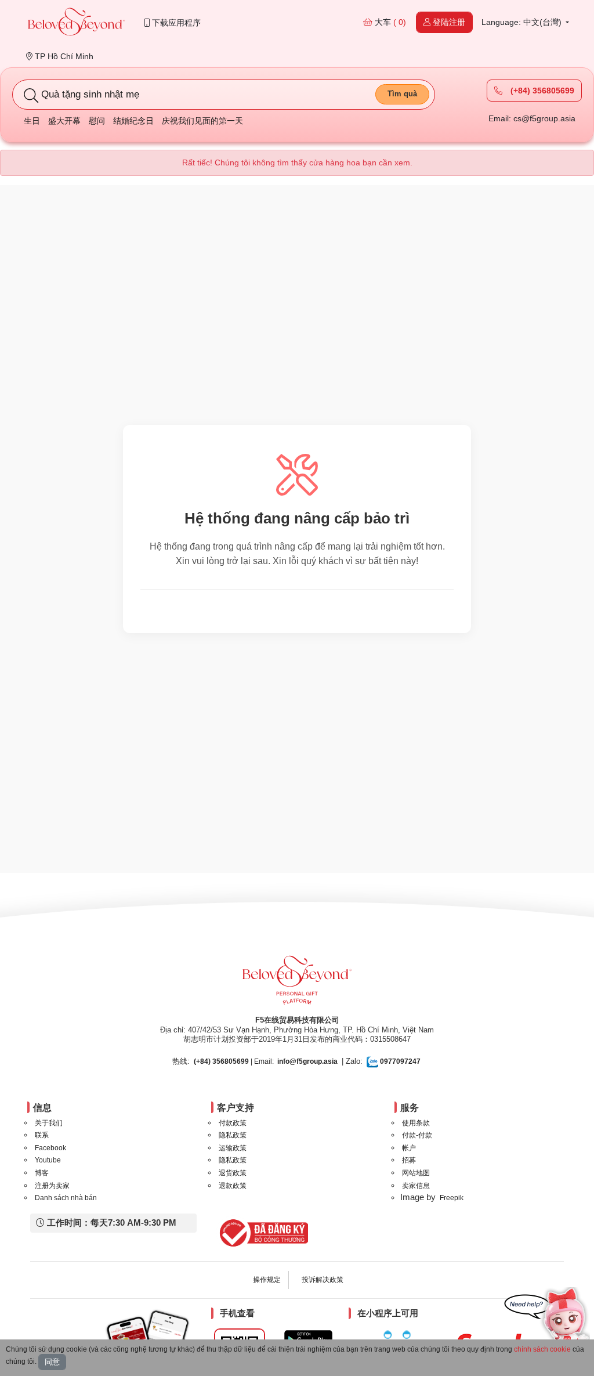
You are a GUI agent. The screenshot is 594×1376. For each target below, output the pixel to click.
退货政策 (233, 1173)
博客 (42, 1173)
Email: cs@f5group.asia (531, 118)
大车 (389, 22)
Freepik (451, 1198)
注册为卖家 (52, 1186)
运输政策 (233, 1148)
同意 (52, 1361)
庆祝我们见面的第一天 (202, 120)
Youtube (48, 1160)
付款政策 (233, 1123)
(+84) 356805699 (541, 90)
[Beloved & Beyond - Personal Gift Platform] (297, 984)
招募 (409, 1160)
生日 (32, 120)
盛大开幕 (64, 120)
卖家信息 (416, 1186)
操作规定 (267, 1280)
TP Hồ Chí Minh (62, 56)
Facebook (50, 1148)
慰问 (97, 120)
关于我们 (49, 1123)
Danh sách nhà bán (66, 1198)
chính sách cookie (542, 1349)
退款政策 (233, 1186)
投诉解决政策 (322, 1280)
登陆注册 (447, 22)
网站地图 (416, 1173)
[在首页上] (77, 23)
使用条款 (416, 1123)
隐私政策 (233, 1135)
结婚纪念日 (133, 120)
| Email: (234, 1061)
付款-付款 (417, 1135)
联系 (42, 1135)
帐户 (409, 1148)
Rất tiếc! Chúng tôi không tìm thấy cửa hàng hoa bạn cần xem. (297, 162)
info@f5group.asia (307, 1061)
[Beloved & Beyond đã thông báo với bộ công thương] (262, 1233)
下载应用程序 (175, 22)
